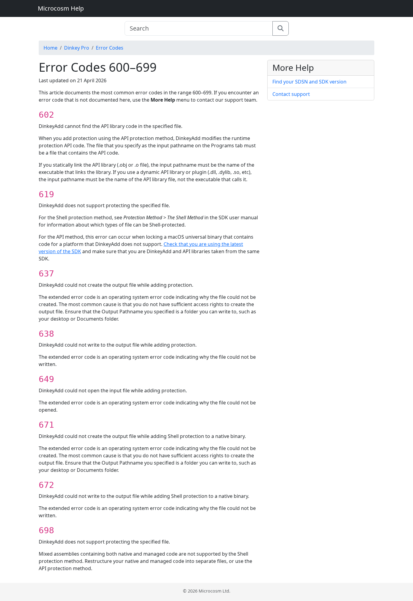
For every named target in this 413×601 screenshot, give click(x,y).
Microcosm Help (61, 8)
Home (50, 47)
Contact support (291, 94)
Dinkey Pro (76, 47)
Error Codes (109, 47)
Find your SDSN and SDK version (309, 81)
